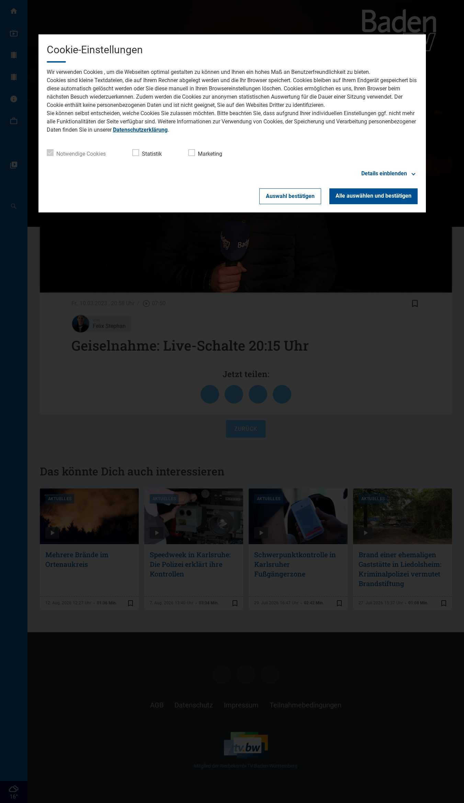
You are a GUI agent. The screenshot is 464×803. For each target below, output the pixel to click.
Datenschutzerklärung (140, 129)
